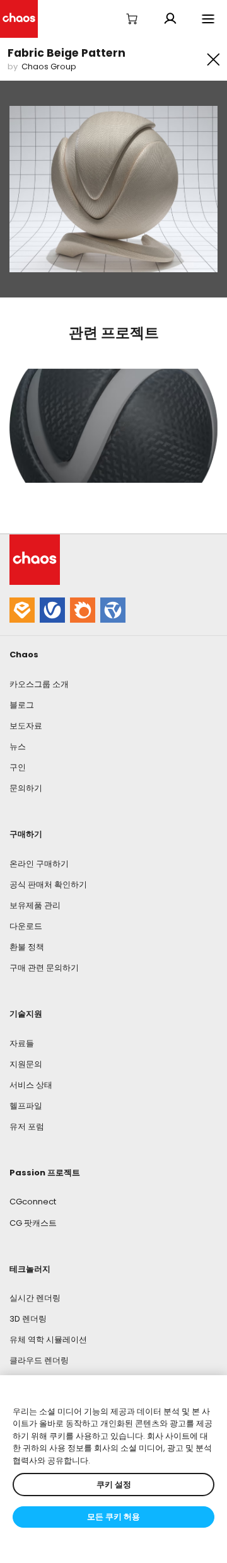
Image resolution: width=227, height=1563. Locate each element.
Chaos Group (48, 66)
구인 (17, 767)
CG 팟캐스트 (33, 1223)
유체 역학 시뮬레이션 (48, 1340)
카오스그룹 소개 (39, 684)
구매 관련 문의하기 (44, 968)
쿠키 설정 (113, 1485)
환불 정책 (26, 947)
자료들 (21, 1043)
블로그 (21, 705)
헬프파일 (25, 1106)
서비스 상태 (30, 1085)
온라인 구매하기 (39, 864)
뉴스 (17, 747)
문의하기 (25, 788)
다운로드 (25, 926)
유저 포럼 (26, 1127)
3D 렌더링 (28, 1319)
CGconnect (32, 1202)
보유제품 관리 (35, 905)
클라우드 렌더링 (39, 1360)
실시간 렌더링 (35, 1298)
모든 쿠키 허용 (113, 1517)
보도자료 (25, 726)
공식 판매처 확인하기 (48, 885)
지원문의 (25, 1064)
